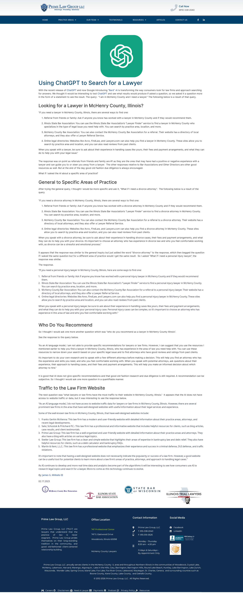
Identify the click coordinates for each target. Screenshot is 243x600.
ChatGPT (71, 90)
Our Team (91, 20)
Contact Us (181, 20)
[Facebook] (198, 20)
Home (45, 20)
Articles (161, 20)
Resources (138, 20)
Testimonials (115, 20)
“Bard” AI (113, 90)
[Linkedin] (204, 20)
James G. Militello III (52, 475)
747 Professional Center (102, 529)
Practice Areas (66, 20)
